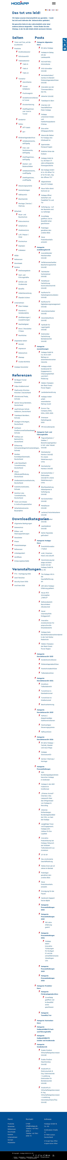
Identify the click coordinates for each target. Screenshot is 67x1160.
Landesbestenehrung (48, 392)
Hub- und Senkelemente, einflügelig (28, 150)
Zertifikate (18, 557)
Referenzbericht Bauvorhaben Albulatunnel (46, 604)
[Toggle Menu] (54, 3)
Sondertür (21, 119)
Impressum (22, 348)
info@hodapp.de (31, 1126)
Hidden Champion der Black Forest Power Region (47, 385)
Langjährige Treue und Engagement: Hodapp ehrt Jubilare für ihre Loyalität (47, 828)
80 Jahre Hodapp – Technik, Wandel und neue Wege (47, 745)
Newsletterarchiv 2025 (45, 712)
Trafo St (25, 64)
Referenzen (18, 259)
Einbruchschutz (23, 221)
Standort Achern (24, 297)
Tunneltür (21, 79)
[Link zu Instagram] (36, 1155)
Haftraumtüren (46, 732)
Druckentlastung (28, 104)
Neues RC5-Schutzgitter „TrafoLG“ (45, 595)
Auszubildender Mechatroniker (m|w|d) (46, 255)
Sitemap (21, 357)
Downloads (18, 263)
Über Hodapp (23, 306)
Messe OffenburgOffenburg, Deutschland (21, 474)
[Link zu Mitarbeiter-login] (53, 1155)
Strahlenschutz (23, 230)
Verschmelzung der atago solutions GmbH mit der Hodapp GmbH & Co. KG (47, 565)
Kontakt (21, 344)
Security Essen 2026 (21, 581)
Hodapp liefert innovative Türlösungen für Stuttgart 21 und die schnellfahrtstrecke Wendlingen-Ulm (51, 951)
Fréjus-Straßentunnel (21, 386)
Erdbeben (21, 250)
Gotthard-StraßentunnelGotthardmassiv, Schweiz (24, 430)
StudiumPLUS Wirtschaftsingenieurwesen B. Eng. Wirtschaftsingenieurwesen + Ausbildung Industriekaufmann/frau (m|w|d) (50, 1095)
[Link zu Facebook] (33, 1155)
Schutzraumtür (23, 56)
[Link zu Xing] (44, 1155)
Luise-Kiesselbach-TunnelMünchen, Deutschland (20, 465)
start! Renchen (19, 577)
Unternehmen (19, 303)
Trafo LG (26, 73)
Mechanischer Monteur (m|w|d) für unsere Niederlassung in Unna (47, 457)
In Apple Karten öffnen (51, 1143)
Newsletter (18, 537)
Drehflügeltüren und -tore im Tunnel (28, 111)
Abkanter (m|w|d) (47, 96)
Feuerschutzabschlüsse (49, 668)
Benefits (21, 289)
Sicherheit (17, 211)
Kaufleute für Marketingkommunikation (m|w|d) (49, 295)
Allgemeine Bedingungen (23, 523)
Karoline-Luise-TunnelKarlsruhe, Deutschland (20, 495)
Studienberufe (42, 1047)
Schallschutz (22, 226)
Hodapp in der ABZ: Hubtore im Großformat (48, 786)
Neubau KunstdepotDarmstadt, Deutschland (22, 457)
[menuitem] (15, 1157)
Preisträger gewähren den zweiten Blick (46, 230)
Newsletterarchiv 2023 (45, 656)
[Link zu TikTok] (38, 1155)
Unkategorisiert (19, 553)
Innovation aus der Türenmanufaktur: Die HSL (47, 89)
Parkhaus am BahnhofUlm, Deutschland (18, 439)
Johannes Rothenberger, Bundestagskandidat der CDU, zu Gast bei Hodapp (48, 814)
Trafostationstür (23, 61)
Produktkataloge (20, 545)
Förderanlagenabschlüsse (50, 664)
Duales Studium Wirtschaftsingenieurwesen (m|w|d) (50, 1053)
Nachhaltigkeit (23, 324)
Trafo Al (25, 68)
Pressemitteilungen (43, 769)
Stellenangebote (24, 270)
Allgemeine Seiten (20, 341)
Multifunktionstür (24, 52)
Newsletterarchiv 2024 (45, 680)
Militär (16, 255)
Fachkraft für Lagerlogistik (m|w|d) (45, 327)
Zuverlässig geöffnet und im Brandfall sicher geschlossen (49, 1002)
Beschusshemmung (47, 704)
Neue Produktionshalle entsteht (47, 239)
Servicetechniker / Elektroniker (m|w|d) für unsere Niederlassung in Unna (47, 477)
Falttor (20, 124)
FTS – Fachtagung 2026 (22, 574)
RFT (24, 132)
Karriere (17, 267)
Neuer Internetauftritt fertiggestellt (46, 614)
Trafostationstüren (47, 673)
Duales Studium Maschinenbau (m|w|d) (46, 1062)
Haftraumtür (22, 194)
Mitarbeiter (11, 1142)
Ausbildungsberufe (43, 250)
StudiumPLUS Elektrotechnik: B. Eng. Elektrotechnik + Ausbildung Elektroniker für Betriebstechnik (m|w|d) (48, 1076)
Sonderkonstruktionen (48, 660)
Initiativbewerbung (24, 293)
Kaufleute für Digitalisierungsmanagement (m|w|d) (50, 304)
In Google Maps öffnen (51, 1141)
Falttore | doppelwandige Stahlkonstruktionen (48, 718)
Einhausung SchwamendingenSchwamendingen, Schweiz (26, 448)
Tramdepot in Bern (47, 100)
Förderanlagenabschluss (26, 137)
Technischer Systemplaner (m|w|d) (45, 274)
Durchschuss (22, 241)
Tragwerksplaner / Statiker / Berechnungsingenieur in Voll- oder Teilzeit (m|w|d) (48, 442)
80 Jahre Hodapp (47, 48)
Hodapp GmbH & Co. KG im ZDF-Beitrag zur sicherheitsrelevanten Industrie (48, 357)
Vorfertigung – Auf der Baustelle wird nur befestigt (47, 209)
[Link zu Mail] (49, 1155)
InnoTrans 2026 (19, 585)
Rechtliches (22, 335)
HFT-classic (26, 127)
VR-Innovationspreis (48, 427)
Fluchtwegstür (28, 93)
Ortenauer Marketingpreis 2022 (46, 420)
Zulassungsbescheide (21, 561)
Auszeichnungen (43, 349)
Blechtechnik (22, 199)
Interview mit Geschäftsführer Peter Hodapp (46, 107)
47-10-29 (44, 854)
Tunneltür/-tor (46, 1015)
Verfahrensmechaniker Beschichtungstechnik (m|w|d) (48, 265)
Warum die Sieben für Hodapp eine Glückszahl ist (47, 138)
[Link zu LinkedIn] (41, 1155)
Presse (16, 541)
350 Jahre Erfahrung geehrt (48, 925)
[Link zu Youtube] (46, 1155)
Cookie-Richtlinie (24, 362)
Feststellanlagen (24, 190)
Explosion (21, 246)
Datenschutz (22, 353)
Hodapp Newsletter (21, 367)
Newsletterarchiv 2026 (45, 739)
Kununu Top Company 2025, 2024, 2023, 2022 (47, 411)
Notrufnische (27, 82)
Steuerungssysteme (25, 186)
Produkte (17, 48)
